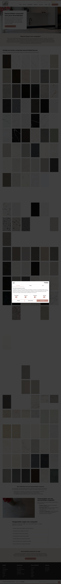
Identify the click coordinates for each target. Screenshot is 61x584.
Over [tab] (43, 285)
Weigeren (18, 300)
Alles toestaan (42, 300)
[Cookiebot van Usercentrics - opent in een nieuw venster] (44, 282)
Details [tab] (31, 285)
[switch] (26, 297)
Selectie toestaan (30, 300)
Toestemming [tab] (18, 285)
